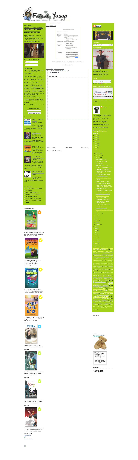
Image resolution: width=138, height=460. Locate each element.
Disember (98, 153)
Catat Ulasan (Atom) (57, 150)
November (98, 155)
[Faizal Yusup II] (25, 437)
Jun (97, 218)
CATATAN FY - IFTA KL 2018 (102, 165)
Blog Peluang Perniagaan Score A (34, 192)
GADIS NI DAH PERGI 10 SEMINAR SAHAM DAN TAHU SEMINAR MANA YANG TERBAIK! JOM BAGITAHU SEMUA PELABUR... (33, 30)
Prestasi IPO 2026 (101, 273)
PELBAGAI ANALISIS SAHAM (102, 181)
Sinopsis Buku (35, 146)
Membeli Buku (110, 267)
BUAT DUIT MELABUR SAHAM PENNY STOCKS (103, 205)
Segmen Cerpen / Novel (100, 278)
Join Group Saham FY (107, 261)
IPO (104, 260)
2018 (96, 152)
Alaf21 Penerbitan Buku (31, 196)
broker (107, 251)
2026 (96, 135)
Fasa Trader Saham (109, 255)
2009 (96, 243)
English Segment (98, 255)
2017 (96, 226)
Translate (105, 83)
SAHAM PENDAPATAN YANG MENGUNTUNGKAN (102, 196)
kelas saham (104, 263)
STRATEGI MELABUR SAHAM (102, 188)
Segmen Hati (104, 280)
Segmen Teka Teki (106, 298)
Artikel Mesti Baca (102, 249)
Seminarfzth (107, 301)
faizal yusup (105, 106)
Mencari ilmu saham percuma (102, 269)
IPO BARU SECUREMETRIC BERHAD (104, 167)
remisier (109, 275)
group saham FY (108, 258)
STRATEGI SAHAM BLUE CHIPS (103, 194)
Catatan (28, 62)
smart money (108, 303)
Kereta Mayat (29, 190)
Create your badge (28, 439)
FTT (95, 257)
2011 (96, 239)
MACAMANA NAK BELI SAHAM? (103, 183)
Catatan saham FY (96, 254)
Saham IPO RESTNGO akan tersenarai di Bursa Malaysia (38, 173)
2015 (96, 230)
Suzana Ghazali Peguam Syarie (33, 198)
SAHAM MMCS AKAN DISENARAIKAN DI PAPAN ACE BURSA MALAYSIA (38, 158)
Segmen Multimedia (103, 295)
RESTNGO (100, 277)
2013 (96, 235)
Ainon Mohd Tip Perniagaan (32, 194)
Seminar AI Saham (96, 300)
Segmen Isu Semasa (99, 282)
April (97, 220)
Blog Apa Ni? (100, 251)
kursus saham (103, 264)
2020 (96, 148)
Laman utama (68, 147)
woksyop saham (96, 307)
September (99, 214)
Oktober (98, 157)
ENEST (112, 254)
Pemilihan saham (109, 270)
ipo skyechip (96, 261)
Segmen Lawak (98, 287)
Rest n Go (95, 277)
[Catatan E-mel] (67, 70)
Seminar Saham (104, 300)
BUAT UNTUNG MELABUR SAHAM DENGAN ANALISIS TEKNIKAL (104, 191)
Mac (97, 222)
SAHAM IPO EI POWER (107, 277)
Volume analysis (108, 306)
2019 (96, 150)
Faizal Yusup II (27, 435)
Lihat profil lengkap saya (100, 131)
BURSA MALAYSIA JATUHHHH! (103, 199)
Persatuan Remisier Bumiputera (34, 188)
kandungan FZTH (96, 263)
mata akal (105, 266)
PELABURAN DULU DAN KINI (102, 169)
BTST (111, 251)
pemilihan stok (97, 272)
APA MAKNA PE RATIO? (101, 208)
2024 (96, 139)
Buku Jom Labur (96, 252)
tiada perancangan (104, 304)
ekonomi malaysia (105, 254)
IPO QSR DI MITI (51, 26)
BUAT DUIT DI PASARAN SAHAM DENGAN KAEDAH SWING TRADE (104, 186)
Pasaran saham (101, 270)
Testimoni (95, 304)
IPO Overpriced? (109, 260)
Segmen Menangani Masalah (103, 288)
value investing (100, 306)
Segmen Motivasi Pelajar (106, 293)
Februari (98, 224)
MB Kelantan (102, 267)
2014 (96, 233)
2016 (96, 228)
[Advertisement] (67, 133)
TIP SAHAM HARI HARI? (101, 159)
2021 (96, 145)
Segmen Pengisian (100, 297)
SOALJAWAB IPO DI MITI (101, 161)
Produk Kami (101, 275)
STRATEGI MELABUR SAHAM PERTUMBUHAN (102, 202)
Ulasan (28, 65)
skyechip (100, 303)
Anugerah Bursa (104, 248)
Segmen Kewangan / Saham (103, 285)
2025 (96, 137)
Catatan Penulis (106, 252)
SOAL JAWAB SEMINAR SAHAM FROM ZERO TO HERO (103, 175)
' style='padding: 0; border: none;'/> (55, 69)
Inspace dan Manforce (97, 260)
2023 (96, 141)
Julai (97, 216)
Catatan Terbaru (51, 147)
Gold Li (107, 257)
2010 (96, 241)
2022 (96, 143)
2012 (96, 237)
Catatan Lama (84, 147)
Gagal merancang (100, 257)
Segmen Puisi (96, 298)
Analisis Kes (96, 248)
